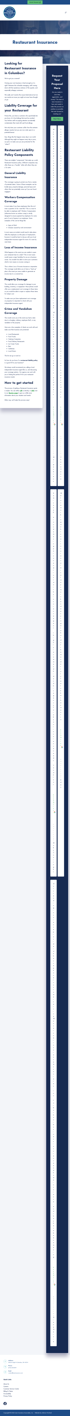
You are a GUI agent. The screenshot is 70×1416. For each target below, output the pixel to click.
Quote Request (34, 2)
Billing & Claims (8, 1391)
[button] (57, 119)
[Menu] (66, 12)
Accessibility (7, 1394)
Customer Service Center (11, 1389)
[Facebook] (5, 1403)
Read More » (53, 414)
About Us (6, 1384)
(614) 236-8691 (12, 1368)
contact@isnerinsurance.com (15, 1373)
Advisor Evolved (47, 1413)
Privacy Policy (7, 1396)
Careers (5, 1386)
